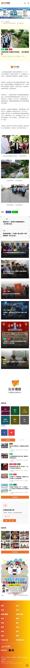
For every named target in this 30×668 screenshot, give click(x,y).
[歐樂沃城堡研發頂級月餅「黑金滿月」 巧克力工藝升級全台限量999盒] (4, 466)
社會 (6, 49)
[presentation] (1, 13)
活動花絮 (7, 21)
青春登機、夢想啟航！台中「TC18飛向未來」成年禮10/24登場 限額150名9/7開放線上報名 (19, 488)
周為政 (4, 56)
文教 (5, 359)
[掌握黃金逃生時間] (15, 67)
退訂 (13, 520)
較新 (7, 219)
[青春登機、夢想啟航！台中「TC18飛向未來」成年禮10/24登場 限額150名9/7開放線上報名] (4, 489)
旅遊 (2, 631)
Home (2, 21)
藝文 (15, 250)
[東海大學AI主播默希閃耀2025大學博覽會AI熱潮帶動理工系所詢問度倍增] (15, 544)
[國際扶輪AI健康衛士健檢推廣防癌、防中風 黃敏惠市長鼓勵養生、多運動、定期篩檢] (24, 535)
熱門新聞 (22, 440)
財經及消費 (19, 614)
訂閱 (6, 520)
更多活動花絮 (15, 552)
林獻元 (6, 344)
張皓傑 (12, 480)
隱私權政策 (25, 657)
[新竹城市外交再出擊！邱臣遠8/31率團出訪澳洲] (24, 544)
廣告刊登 (3, 657)
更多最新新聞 (15, 497)
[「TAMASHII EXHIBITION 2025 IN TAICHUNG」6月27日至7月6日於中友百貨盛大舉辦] (15, 535)
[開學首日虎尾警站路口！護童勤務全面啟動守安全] (4, 445)
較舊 (4, 230)
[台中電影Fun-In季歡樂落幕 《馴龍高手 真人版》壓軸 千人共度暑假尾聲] (4, 476)
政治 (2, 49)
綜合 (8, 291)
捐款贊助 (8, 657)
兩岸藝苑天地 (20, 640)
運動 (17, 618)
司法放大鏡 (4, 640)
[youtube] (11, 432)
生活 (10, 49)
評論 (2, 623)
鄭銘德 (6, 274)
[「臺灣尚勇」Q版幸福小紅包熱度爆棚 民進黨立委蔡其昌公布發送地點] (15, 335)
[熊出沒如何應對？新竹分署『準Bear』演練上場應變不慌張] (5, 535)
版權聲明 (4, 659)
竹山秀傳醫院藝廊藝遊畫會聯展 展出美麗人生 (14, 252)
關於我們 (14, 657)
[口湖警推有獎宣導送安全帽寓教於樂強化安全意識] (5, 544)
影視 (2, 618)
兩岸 (2, 627)
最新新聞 (8, 440)
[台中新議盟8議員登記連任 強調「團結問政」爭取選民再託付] (4, 455)
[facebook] (4, 432)
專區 (17, 635)
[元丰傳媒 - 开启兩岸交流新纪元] (5, 3)
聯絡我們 (19, 657)
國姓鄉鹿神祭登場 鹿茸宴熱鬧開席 (11, 293)
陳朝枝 (6, 254)
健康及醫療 (10, 250)
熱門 (5, 291)
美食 (2, 635)
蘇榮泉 (12, 449)
